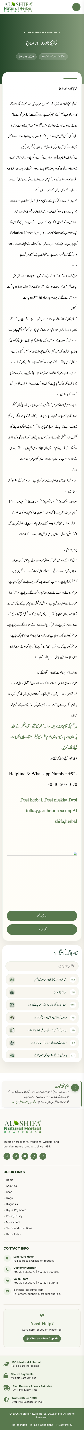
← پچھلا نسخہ (42, 916)
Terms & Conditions (41, 1424)
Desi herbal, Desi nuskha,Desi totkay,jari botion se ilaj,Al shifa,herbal (48, 811)
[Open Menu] (76, 7)
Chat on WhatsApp (42, 1338)
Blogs (9, 1197)
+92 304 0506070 (24, 1282)
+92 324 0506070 (24, 1271)
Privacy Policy (14, 1216)
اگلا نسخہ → (42, 929)
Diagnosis (12, 1204)
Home (9, 1179)
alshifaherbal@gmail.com (28, 1289)
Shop (9, 1191)
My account (13, 1222)
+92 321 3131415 (48, 1282)
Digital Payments (16, 1210)
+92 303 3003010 (48, 1271)
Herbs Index (13, 1234)
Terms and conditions (19, 1228)
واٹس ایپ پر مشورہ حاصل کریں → (24, 1102)
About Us (12, 1185)
